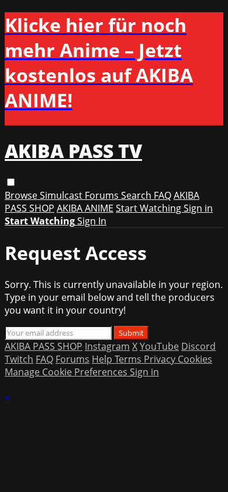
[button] (11, 182)
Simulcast (62, 195)
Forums (103, 195)
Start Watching (150, 208)
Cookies (195, 359)
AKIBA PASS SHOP (43, 346)
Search (137, 195)
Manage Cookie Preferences (67, 372)
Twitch (19, 359)
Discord (198, 346)
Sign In (91, 221)
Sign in (198, 208)
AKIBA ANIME (85, 208)
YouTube (159, 346)
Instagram (107, 346)
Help (103, 359)
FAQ (162, 195)
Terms (129, 359)
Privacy (161, 359)
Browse (22, 195)
